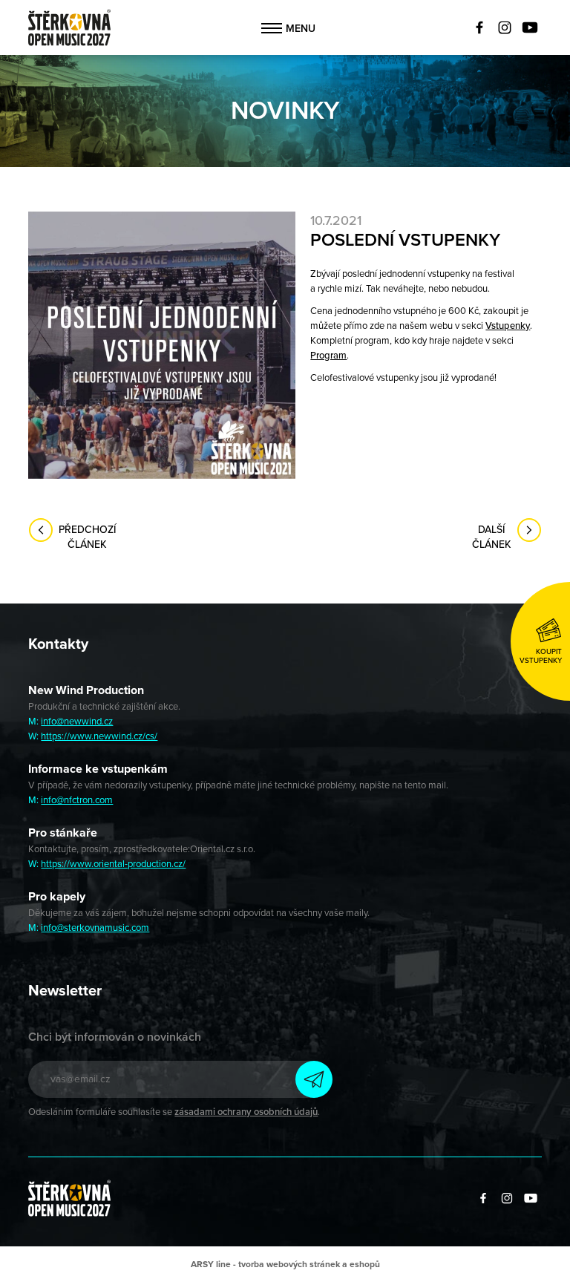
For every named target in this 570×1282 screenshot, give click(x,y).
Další (491, 537)
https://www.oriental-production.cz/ (113, 864)
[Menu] (272, 28)
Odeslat (313, 1079)
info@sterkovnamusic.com (95, 928)
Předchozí (87, 537)
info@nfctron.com (77, 800)
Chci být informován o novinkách (114, 1037)
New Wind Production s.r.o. (69, 27)
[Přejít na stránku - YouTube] (530, 27)
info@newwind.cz (77, 721)
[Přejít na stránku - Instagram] (505, 27)
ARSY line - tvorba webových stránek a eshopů (285, 1264)
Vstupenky (507, 326)
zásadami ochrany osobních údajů (246, 1112)
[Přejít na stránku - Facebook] (479, 27)
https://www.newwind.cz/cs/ (99, 736)
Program (328, 356)
